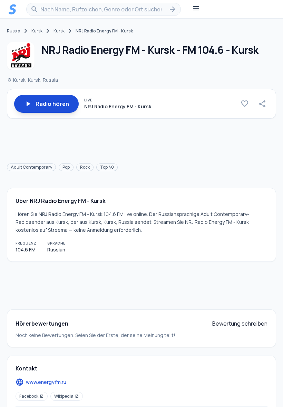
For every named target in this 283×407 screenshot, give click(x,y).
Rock (85, 167)
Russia (13, 31)
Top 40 (107, 167)
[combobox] (103, 9)
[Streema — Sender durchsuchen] (12, 9)
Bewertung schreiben (239, 323)
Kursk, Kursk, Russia (32, 80)
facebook (31, 396)
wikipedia (66, 396)
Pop (66, 167)
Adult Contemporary (31, 167)
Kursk (36, 31)
